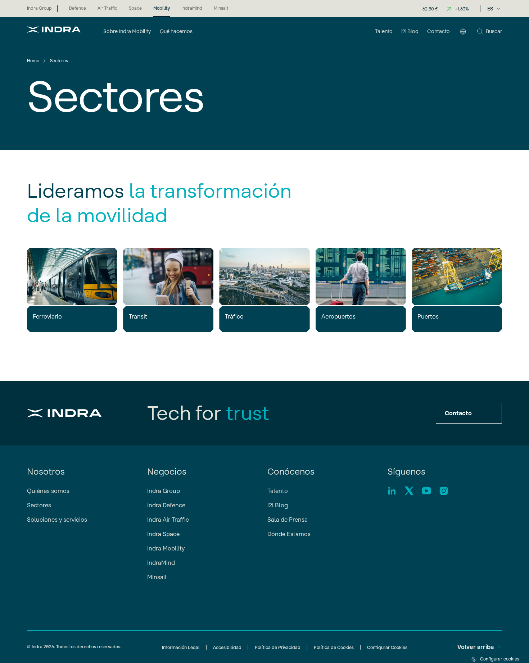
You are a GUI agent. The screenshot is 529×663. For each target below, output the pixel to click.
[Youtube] (426, 490)
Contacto (458, 413)
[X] (409, 490)
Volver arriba (475, 646)
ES (490, 8)
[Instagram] (443, 490)
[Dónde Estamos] (462, 32)
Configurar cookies (499, 659)
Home (33, 60)
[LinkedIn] (392, 490)
